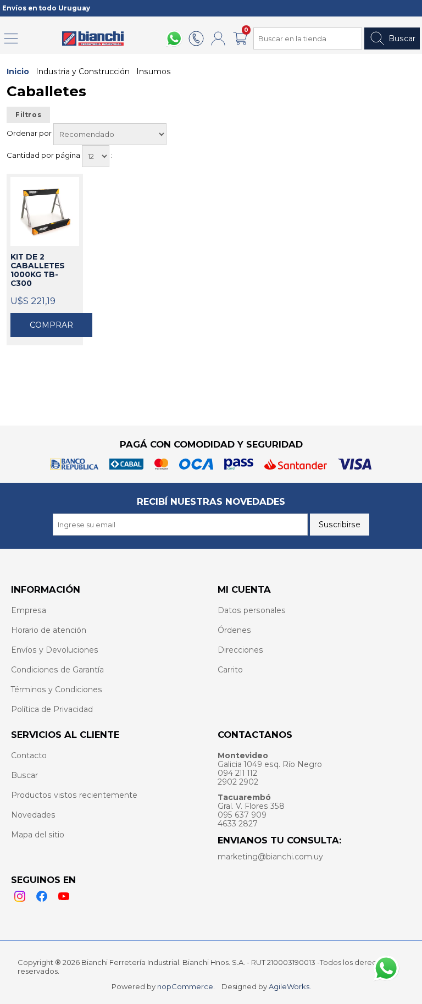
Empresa (28, 610)
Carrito (230, 669)
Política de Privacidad (52, 709)
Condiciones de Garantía (57, 669)
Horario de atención (48, 630)
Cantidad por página (44, 155)
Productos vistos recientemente (74, 795)
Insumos (153, 71)
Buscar (401, 38)
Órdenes (234, 630)
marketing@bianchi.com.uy (270, 856)
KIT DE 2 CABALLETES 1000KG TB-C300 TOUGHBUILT (37, 270)
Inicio (18, 71)
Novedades (33, 814)
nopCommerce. (186, 986)
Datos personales (252, 610)
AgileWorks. (290, 986)
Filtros (28, 115)
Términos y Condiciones (56, 689)
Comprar (51, 325)
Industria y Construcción (83, 71)
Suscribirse (339, 524)
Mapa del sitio (37, 834)
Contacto (29, 755)
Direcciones (240, 650)
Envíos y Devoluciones (54, 650)
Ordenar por (30, 133)
